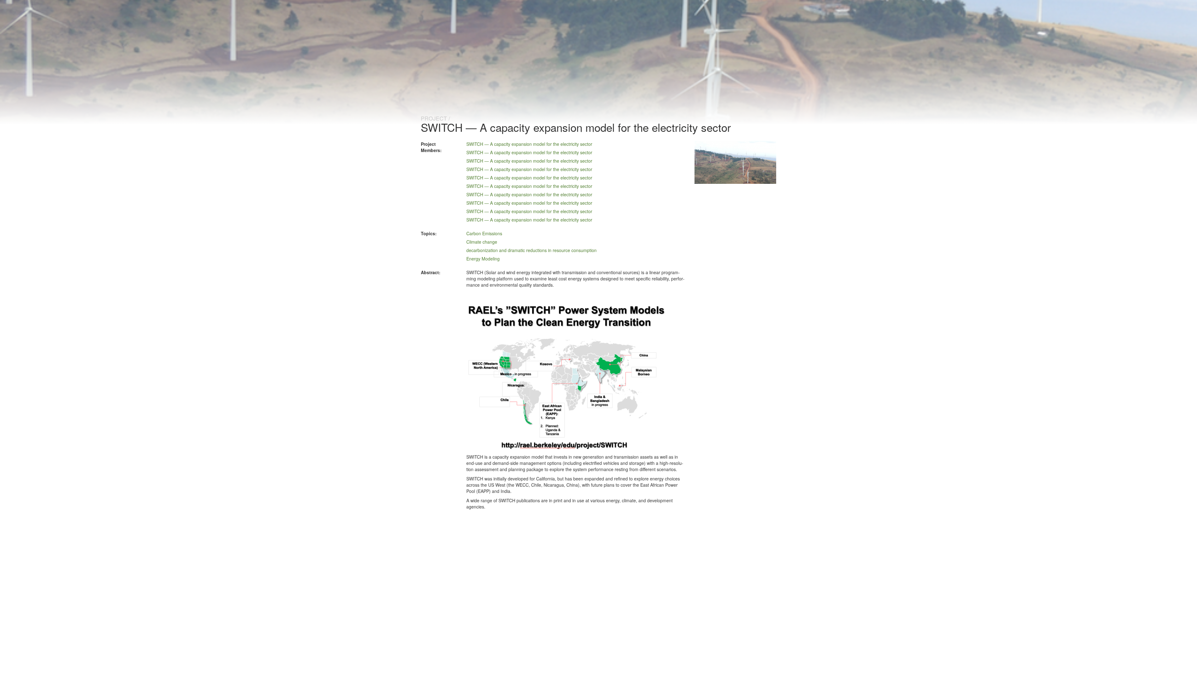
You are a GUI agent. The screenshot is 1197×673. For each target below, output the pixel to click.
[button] (566, 375)
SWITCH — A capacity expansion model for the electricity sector (529, 144)
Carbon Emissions (484, 233)
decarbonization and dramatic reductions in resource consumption (531, 250)
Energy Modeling (483, 258)
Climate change (481, 242)
